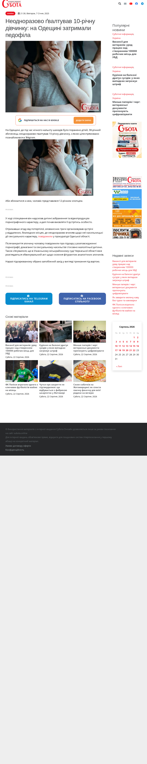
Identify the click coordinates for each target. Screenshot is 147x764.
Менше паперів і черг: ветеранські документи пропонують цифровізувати (88, 348)
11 (120, 346)
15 (134, 346)
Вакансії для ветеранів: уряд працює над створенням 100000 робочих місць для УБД (20, 349)
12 (123, 346)
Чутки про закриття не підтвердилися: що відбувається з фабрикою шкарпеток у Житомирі (53, 388)
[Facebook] (136, 3)
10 (116, 346)
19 (123, 350)
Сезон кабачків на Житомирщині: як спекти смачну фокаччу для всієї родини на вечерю (87, 388)
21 (130, 350)
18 (120, 350)
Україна (116, 38)
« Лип (119, 366)
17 (116, 350)
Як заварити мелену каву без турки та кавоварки (125, 299)
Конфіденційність (14, 449)
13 (127, 346)
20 (127, 350)
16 (137, 346)
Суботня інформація (123, 34)
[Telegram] (142, 3)
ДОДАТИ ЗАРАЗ (83, 120)
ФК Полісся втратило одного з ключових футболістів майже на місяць (21, 387)
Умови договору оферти (18, 445)
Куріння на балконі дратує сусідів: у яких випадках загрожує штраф (53, 348)
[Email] (125, 3)
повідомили (45, 236)
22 (134, 350)
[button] (120, 3)
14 (130, 346)
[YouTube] (131, 3)
